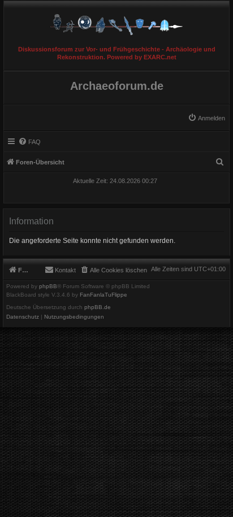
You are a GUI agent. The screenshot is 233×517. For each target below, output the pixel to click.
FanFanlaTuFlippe (103, 295)
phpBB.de (97, 307)
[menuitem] (206, 118)
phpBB (48, 286)
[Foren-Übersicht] (116, 22)
